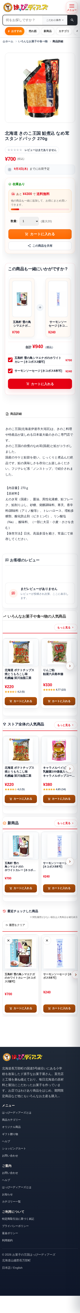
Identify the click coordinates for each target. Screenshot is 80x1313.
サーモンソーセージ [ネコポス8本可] (38, 370)
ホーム (7, 41)
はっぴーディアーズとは (16, 1112)
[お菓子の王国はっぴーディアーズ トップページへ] (22, 1057)
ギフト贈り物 (10, 1134)
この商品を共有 (42, 245)
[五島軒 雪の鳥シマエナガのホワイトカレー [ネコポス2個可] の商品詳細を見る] (21, 846)
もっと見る (65, 627)
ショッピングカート (14, 1148)
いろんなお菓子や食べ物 (33, 41)
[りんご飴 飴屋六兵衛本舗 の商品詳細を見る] (59, 652)
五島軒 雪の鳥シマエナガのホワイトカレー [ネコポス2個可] (38, 360)
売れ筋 (33, 31)
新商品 (48, 31)
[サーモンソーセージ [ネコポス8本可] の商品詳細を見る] (59, 846)
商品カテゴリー (11, 1119)
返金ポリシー (10, 1233)
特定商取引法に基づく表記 (18, 1218)
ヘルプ (6, 1141)
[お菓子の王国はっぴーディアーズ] (33, 7)
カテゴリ (64, 31)
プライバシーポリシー (15, 1226)
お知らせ (7, 1194)
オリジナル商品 (11, 1126)
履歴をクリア (15, 925)
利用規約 (7, 1240)
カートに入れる (40, 384)
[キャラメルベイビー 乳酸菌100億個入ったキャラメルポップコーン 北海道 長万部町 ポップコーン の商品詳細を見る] (59, 750)
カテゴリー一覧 (11, 1201)
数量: (14, 221)
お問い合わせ (10, 1155)
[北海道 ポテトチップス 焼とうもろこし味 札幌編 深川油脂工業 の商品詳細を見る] (21, 652)
